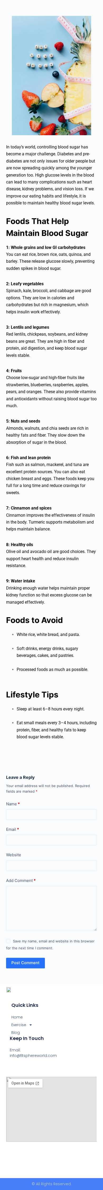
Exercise (18, 1024)
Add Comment (21, 880)
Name (13, 803)
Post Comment (25, 962)
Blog (15, 1032)
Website (13, 854)
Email (12, 829)
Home (17, 1017)
